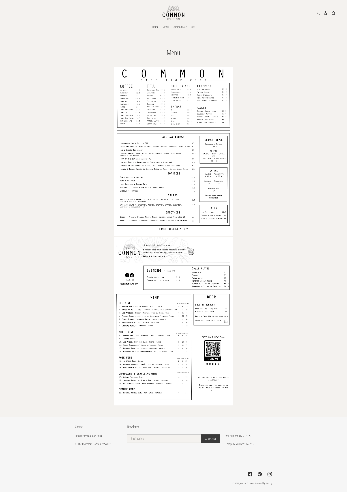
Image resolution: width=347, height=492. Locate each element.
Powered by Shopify (263, 483)
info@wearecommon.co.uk (88, 436)
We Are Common (247, 483)
